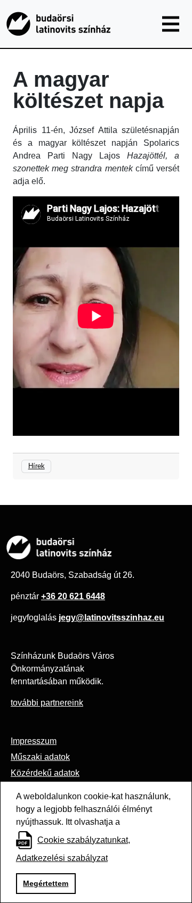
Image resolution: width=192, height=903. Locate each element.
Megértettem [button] (45, 883)
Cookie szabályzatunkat (82, 839)
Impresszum (34, 740)
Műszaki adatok (40, 756)
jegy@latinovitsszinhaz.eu (111, 617)
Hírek (36, 466)
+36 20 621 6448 (73, 596)
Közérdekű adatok (45, 772)
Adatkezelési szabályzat (62, 858)
